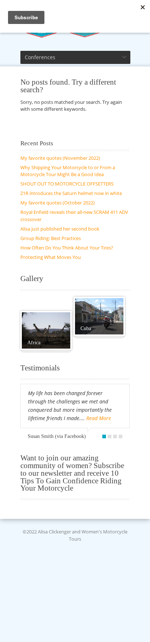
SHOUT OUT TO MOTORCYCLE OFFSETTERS (67, 183)
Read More (98, 418)
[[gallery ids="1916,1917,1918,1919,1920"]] (46, 330)
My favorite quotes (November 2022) (60, 158)
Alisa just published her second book (59, 228)
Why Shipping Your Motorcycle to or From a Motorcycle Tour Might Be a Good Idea (67, 171)
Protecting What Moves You (50, 257)
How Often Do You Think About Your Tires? (66, 247)
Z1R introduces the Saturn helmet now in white (71, 193)
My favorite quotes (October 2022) (57, 202)
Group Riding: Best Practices (50, 238)
